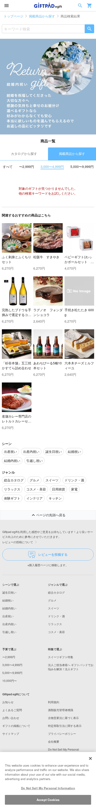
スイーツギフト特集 (60, 657)
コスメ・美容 (56, 632)
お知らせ (8, 702)
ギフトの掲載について (16, 726)
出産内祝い (9, 624)
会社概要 (53, 741)
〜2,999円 (26, 166)
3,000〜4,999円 (52, 166)
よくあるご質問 (12, 710)
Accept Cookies (48, 799)
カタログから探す (24, 153)
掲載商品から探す (42, 16)
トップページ (13, 16)
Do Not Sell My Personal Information (48, 788)
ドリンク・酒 (56, 616)
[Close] (90, 758)
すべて (8, 166)
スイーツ (53, 608)
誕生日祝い (9, 592)
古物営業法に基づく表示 (63, 718)
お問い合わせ (10, 718)
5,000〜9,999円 (82, 166)
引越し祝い (9, 632)
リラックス (55, 624)
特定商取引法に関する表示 (65, 726)
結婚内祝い (9, 608)
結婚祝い (8, 600)
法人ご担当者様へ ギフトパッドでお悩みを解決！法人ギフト (70, 667)
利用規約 (53, 702)
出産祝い (8, 616)
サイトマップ (10, 733)
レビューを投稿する (53, 554)
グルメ (52, 600)
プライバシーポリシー (62, 733)
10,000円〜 (9, 681)
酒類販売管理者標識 (60, 710)
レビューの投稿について (17, 542)
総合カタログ (56, 592)
